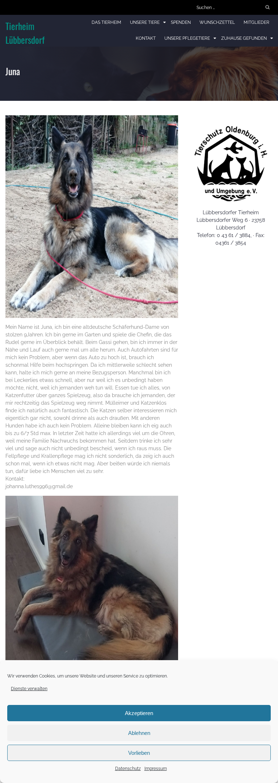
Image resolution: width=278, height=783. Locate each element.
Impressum (155, 768)
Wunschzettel (217, 22)
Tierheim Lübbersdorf (25, 32)
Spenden (181, 22)
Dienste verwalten (29, 688)
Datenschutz (128, 768)
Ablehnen (139, 733)
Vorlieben (139, 753)
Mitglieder (256, 22)
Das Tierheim (106, 22)
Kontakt (146, 38)
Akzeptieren (139, 713)
